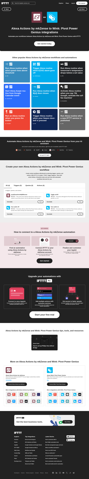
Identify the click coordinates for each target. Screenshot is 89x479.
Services (16, 439)
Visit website (9, 380)
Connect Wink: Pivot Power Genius (57, 384)
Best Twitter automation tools (52, 442)
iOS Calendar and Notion (30, 442)
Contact (37, 472)
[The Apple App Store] (71, 436)
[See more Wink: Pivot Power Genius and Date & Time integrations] (65, 394)
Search (15, 455)
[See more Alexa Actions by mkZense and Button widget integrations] (11, 394)
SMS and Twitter (28, 453)
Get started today (44, 44)
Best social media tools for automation (54, 463)
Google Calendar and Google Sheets (33, 444)
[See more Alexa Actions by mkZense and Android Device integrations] (23, 394)
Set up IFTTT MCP (44, 155)
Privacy (42, 472)
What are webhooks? (50, 453)
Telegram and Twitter (30, 461)
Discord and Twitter (29, 463)
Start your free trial (44, 314)
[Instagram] (60, 473)
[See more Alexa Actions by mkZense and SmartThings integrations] (36, 401)
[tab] (8, 185)
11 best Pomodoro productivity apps (53, 455)
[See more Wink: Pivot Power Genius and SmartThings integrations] (65, 401)
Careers (23, 472)
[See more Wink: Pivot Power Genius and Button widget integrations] (52, 394)
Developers (16, 472)
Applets (16, 444)
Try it (40, 201)
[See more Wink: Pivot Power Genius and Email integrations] (77, 401)
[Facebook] (53, 473)
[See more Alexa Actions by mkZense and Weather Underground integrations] (23, 401)
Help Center (17, 450)
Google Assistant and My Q (31, 447)
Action (13, 196)
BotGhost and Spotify (30, 450)
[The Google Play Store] (71, 440)
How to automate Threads (51, 458)
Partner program (30, 472)
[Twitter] (67, 473)
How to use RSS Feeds (50, 450)
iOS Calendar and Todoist (31, 458)
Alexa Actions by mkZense (29, 28)
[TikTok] (70, 473)
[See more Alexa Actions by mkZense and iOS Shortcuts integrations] (36, 394)
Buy (48, 380)
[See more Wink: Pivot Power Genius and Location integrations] (52, 401)
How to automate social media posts (53, 461)
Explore (61, 3)
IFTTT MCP (16, 447)
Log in (73, 3)
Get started (82, 3)
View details (9, 201)
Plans (67, 3)
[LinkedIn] (56, 473)
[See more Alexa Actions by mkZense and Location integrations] (11, 401)
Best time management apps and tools (54, 444)
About (46, 472)
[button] (44, 260)
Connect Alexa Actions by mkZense (16, 384)
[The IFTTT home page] (5, 3)
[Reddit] (74, 473)
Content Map (17, 453)
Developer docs (17, 461)
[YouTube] (63, 473)
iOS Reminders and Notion (31, 455)
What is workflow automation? (52, 447)
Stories (15, 442)
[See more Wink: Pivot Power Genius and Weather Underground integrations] (77, 394)
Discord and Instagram (30, 439)
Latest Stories (49, 436)
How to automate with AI (50, 439)
